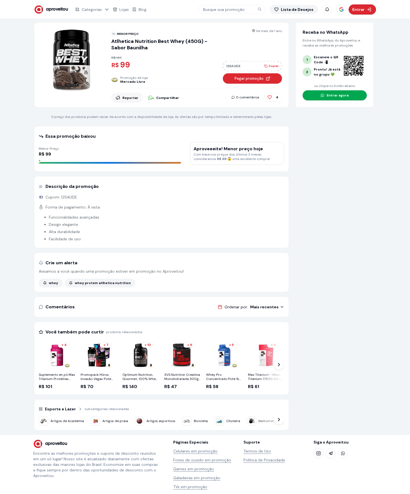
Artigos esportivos (160, 421)
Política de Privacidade (264, 459)
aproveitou (57, 9)
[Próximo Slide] (279, 365)
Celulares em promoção (195, 451)
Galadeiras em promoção (196, 477)
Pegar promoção (249, 78)
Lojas (124, 9)
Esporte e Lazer (60, 408)
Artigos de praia (115, 421)
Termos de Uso (257, 451)
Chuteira (233, 421)
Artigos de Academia (67, 421)
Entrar (358, 9)
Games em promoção (193, 468)
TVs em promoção (190, 486)
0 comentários (247, 97)
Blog (142, 9)
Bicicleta (201, 421)
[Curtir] (269, 97)
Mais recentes (264, 306)
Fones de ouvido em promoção (202, 459)
